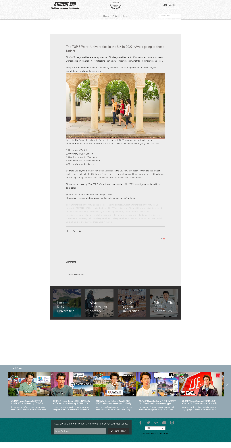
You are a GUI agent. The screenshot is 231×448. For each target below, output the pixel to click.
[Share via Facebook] (67, 231)
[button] (16, 368)
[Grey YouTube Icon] (164, 422)
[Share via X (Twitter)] (74, 231)
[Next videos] (227, 384)
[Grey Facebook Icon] (140, 422)
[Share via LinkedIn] (80, 231)
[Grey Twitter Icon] (148, 422)
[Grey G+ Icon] (156, 422)
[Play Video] (29, 384)
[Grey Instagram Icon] (172, 422)
